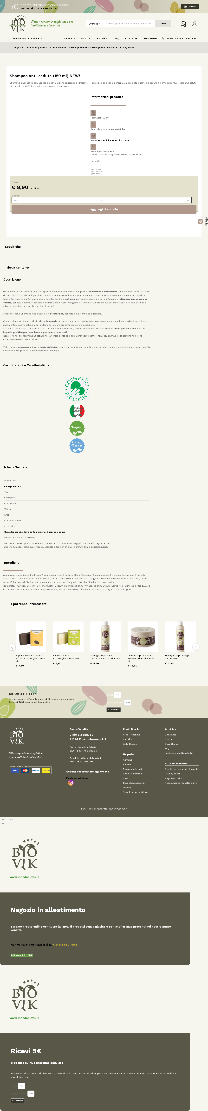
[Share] (4, 819)
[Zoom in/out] (11, 819)
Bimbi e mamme (132, 773)
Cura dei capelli (13, 532)
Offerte (69, 38)
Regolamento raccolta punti (181, 783)
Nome (110, 694)
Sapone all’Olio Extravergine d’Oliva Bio (66, 657)
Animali (127, 764)
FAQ (117, 38)
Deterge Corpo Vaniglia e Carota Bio (178, 657)
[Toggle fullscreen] (8, 819)
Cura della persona (35, 532)
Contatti (131, 38)
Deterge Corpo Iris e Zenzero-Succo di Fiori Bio (105, 657)
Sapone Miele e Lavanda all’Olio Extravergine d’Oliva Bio (30, 658)
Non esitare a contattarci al (44, 944)
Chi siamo (170, 734)
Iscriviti (192, 6)
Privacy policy (172, 773)
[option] (31, 646)
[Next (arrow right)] (4, 823)
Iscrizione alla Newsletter (179, 753)
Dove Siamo (150, 38)
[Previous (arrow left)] (1, 823)
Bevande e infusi (132, 769)
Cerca (163, 23)
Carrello (127, 739)
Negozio (86, 38)
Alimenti (127, 760)
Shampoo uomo (56, 532)
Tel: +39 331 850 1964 (82, 761)
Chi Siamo (103, 38)
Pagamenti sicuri (174, 778)
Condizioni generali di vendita (182, 769)
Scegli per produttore (135, 792)
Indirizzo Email (115, 702)
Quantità (16, 196)
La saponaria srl (13, 486)
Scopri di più (135, 155)
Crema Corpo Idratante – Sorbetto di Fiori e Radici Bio (141, 658)
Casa (125, 778)
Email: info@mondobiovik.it (85, 758)
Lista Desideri (130, 744)
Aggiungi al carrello (104, 209)
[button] (22, 955)
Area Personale (131, 734)
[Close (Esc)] (1, 819)
